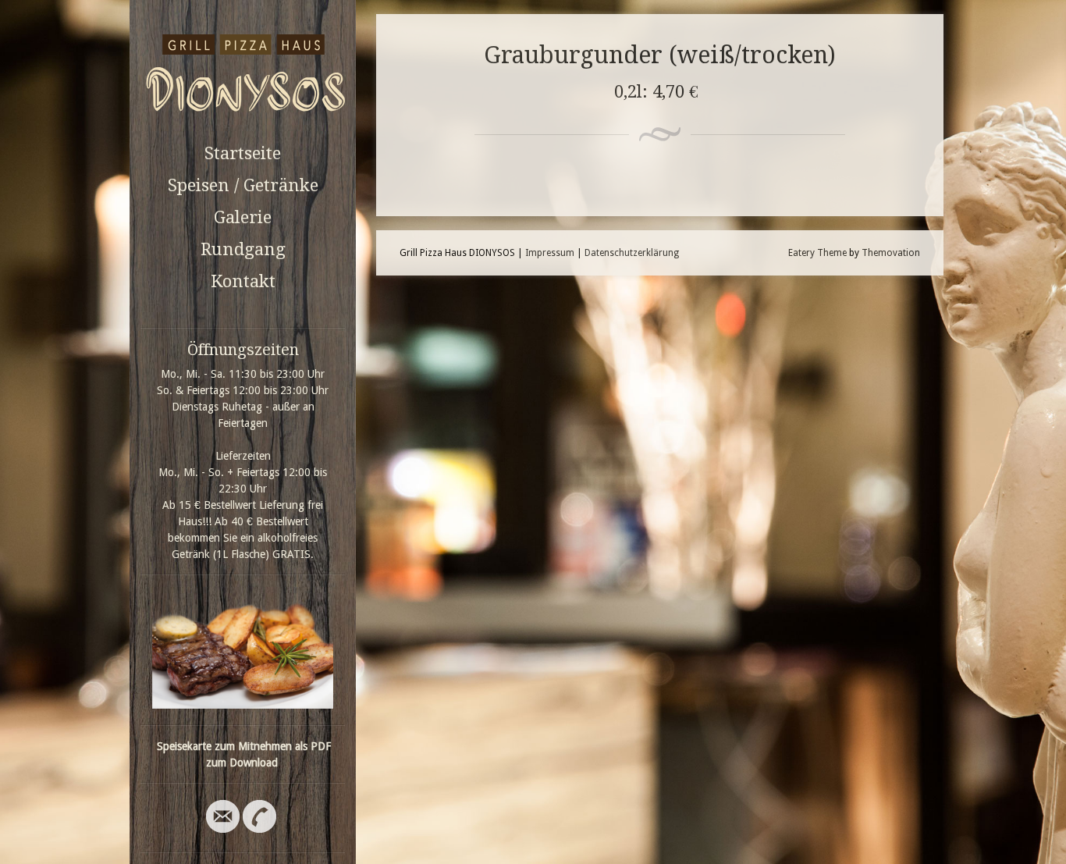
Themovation (891, 252)
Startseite (242, 153)
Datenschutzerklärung (632, 252)
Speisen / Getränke (243, 185)
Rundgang (243, 249)
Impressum (549, 252)
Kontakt (243, 281)
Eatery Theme (817, 252)
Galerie (243, 217)
